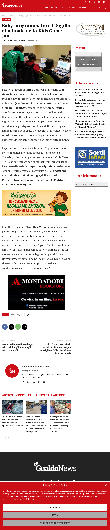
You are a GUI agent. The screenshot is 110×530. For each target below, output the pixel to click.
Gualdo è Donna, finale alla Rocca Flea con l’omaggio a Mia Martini (90, 92)
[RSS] (94, 2)
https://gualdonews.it (30, 371)
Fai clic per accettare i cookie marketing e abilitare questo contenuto (88, 61)
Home (46, 8)
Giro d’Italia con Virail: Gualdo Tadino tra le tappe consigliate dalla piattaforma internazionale (55, 349)
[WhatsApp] (18, 327)
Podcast (72, 8)
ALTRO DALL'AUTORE (50, 395)
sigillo (28, 314)
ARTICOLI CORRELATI (17, 395)
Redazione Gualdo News (14, 40)
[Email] (25, 327)
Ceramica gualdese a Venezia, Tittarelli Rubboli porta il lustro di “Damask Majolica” (90, 124)
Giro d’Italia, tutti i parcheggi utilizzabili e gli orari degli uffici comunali (17, 347)
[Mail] (89, 2)
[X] (99, 2)
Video (64, 8)
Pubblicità (95, 8)
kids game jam (17, 314)
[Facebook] (80, 2)
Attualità (13, 15)
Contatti (82, 8)
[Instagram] (85, 2)
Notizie (54, 8)
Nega (55, 515)
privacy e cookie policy (78, 493)
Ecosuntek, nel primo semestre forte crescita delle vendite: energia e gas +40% (90, 103)
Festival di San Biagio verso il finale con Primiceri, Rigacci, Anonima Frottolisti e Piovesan (90, 134)
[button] (105, 485)
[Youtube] (104, 2)
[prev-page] (4, 437)
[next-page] (8, 437)
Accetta (55, 507)
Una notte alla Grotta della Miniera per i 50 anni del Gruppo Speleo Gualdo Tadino (91, 113)
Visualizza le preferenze (55, 523)
